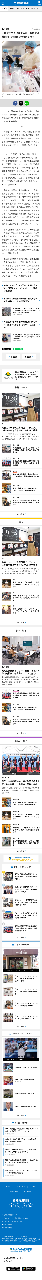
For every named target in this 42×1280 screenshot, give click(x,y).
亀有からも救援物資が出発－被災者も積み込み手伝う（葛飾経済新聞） (20, 299)
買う (27, 8)
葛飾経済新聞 (21, 3)
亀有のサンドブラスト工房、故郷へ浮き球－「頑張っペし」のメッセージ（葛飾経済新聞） (20, 288)
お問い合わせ (7, 1224)
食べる (12, 8)
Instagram (24, 1205)
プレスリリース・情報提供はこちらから (16, 1218)
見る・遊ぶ (20, 8)
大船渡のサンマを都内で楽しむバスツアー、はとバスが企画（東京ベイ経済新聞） (20, 325)
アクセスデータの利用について (13, 1221)
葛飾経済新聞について (10, 1215)
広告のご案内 (7, 1228)
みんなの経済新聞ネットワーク (21, 1250)
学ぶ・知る (5, 29)
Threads (30, 1205)
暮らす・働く (35, 8)
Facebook (11, 1205)
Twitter (17, 1205)
